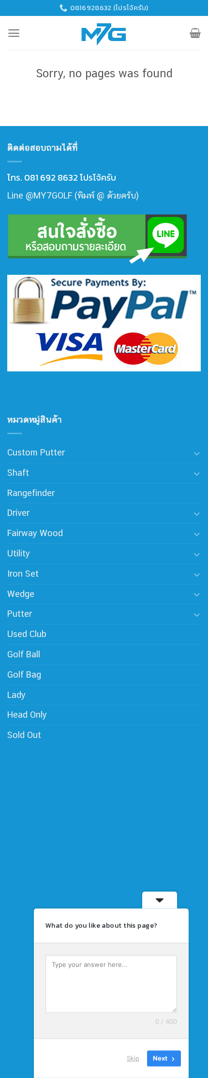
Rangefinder (31, 493)
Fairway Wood (35, 533)
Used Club (26, 634)
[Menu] (13, 33)
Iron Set (23, 573)
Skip (133, 1058)
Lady (16, 695)
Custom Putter (36, 452)
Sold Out (24, 735)
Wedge (20, 594)
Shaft (18, 473)
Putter (19, 614)
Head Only (27, 714)
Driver (18, 513)
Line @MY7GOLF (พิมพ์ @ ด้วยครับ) (73, 195)
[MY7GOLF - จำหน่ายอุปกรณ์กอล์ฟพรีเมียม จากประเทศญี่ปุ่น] (104, 33)
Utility (18, 553)
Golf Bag (24, 674)
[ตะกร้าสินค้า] (195, 32)
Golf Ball (23, 654)
